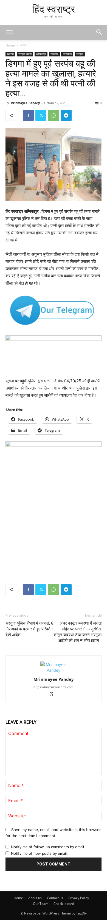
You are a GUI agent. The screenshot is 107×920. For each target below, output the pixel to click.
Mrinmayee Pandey (25, 103)
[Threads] (53, 695)
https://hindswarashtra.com (53, 687)
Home (10, 45)
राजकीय (54, 54)
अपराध (24, 45)
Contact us (55, 897)
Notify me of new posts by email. (39, 853)
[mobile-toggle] (9, 32)
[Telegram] (66, 115)
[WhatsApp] (53, 115)
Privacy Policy (78, 897)
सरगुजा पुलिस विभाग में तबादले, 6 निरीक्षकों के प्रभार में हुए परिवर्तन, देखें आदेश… (29, 629)
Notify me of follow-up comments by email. (48, 847)
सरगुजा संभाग (25, 54)
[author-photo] (53, 670)
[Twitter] (40, 115)
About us (35, 897)
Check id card (64, 903)
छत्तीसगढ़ (67, 54)
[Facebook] (28, 115)
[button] (99, 32)
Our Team (40, 903)
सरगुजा (79, 54)
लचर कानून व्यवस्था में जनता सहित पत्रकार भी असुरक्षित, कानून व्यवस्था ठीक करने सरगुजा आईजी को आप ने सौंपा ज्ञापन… (78, 632)
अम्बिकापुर (41, 54)
